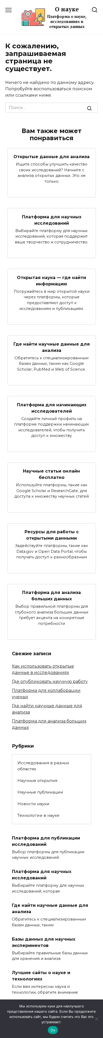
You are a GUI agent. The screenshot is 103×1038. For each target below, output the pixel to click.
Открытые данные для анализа (51, 156)
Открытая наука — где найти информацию (51, 280)
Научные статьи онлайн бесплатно (51, 474)
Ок (52, 1030)
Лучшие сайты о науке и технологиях (41, 976)
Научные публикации (40, 792)
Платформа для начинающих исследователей (51, 407)
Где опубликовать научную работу (50, 681)
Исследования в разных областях (43, 765)
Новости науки (33, 803)
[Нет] (96, 1018)
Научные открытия (37, 780)
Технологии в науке (38, 815)
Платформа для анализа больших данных (51, 595)
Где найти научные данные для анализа (51, 347)
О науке (67, 9)
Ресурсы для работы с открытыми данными (52, 535)
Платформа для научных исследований (51, 219)
